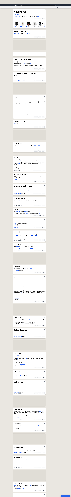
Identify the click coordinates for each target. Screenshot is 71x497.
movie (25, 334)
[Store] (55, 5)
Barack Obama (17, 298)
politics (21, 292)
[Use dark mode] (57, 5)
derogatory (15, 33)
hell (40, 105)
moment (35, 145)
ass (30, 63)
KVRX (20, 193)
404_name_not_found (19, 325)
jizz (18, 123)
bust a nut (30, 125)
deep (31, 103)
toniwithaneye (18, 239)
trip (23, 145)
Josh (20, 16)
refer (31, 200)
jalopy (14, 377)
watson (17, 377)
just (16, 78)
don (22, 323)
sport (26, 358)
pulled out (25, 125)
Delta (14, 319)
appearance (28, 33)
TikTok (19, 179)
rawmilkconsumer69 (19, 430)
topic (19, 211)
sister (27, 213)
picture (18, 425)
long (22, 246)
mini (24, 187)
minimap (15, 227)
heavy (21, 101)
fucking (39, 145)
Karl (15, 101)
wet (17, 106)
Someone (16, 450)
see (28, 176)
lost (23, 246)
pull (17, 375)
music (42, 159)
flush (26, 450)
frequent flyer (29, 319)
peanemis (21, 334)
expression (18, 33)
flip (30, 268)
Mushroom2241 (20, 336)
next (26, 448)
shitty (15, 373)
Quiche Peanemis (16, 336)
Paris (25, 322)
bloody (24, 168)
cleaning (38, 388)
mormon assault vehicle (16, 193)
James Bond (20, 375)
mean (37, 162)
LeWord (17, 227)
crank (34, 106)
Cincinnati (41, 361)
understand (16, 211)
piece (24, 333)
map (15, 221)
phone (15, 149)
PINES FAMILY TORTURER (21, 181)
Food (24, 7)
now (21, 202)
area (17, 459)
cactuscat (17, 169)
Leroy (15, 213)
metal (20, 168)
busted (38, 16)
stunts (23, 375)
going (19, 248)
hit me (18, 270)
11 (39, 213)
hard (24, 105)
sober (17, 235)
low (31, 177)
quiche (19, 334)
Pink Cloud (15, 239)
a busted (15, 18)
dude (27, 236)
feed (28, 485)
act (15, 448)
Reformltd (18, 204)
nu (19, 168)
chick (19, 67)
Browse (19, 7)
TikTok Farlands (15, 181)
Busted (25, 103)
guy (17, 285)
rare (17, 426)
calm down (31, 248)
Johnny (18, 417)
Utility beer (15, 392)
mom (16, 270)
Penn (17, 295)
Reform (23, 200)
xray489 (23, 80)
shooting (15, 123)
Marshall (30, 290)
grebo (14, 169)
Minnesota (15, 485)
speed (40, 411)
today (24, 78)
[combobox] (36, 5)
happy (24, 236)
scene (20, 160)
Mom (15, 465)
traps (42, 411)
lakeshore (18, 392)
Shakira (29, 202)
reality (36, 235)
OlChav (17, 18)
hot (19, 488)
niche (31, 333)
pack (15, 14)
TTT (27, 294)
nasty (29, 450)
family (41, 187)
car (16, 373)
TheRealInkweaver (19, 452)
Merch (43, 18)
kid (25, 268)
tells (19, 221)
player (18, 355)
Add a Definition (52, 7)
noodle (18, 488)
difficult (27, 99)
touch (32, 235)
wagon (22, 187)
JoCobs (18, 466)
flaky (26, 459)
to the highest (26, 211)
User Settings (56, 7)
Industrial (26, 191)
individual (17, 246)
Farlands (22, 179)
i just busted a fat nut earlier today (18, 80)
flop (32, 268)
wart (23, 35)
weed (29, 417)
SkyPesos (15, 325)
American (17, 16)
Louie (21, 149)
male (15, 98)
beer (18, 14)
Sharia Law (19, 200)
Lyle (39, 388)
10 (15, 428)
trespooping (15, 452)
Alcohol (27, 7)
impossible (31, 99)
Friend (15, 223)
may (33, 279)
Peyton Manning (22, 364)
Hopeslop (15, 430)
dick (22, 125)
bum (24, 63)
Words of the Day (15, 7)
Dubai (25, 202)
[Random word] (53, 5)
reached (16, 179)
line (28, 190)
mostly (18, 221)
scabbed (15, 459)
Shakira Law (15, 204)
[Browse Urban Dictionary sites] (15, 5)
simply (23, 488)
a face (18, 35)
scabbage (15, 466)
